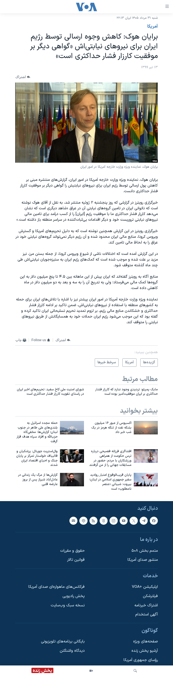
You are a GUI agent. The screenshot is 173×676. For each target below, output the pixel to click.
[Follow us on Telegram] (144, 520)
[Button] (22, 77)
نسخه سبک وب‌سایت (68, 605)
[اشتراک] (73, 520)
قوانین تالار (76, 560)
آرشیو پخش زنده (144, 651)
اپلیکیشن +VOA (145, 587)
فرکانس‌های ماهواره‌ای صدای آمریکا (56, 587)
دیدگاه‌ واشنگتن (72, 651)
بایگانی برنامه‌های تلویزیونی (63, 641)
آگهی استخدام (146, 614)
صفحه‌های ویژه (145, 641)
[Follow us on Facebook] (154, 520)
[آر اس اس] (93, 520)
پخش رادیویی (73, 596)
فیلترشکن (150, 596)
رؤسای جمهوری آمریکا (140, 660)
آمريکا (152, 26)
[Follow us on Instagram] (113, 520)
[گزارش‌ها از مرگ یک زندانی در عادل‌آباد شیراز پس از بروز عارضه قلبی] (72, 479)
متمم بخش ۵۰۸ (144, 550)
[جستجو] (135, 670)
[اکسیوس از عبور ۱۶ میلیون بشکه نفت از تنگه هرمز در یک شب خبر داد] (146, 427)
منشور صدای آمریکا (142, 560)
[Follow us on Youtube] (124, 520)
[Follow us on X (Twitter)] (134, 520)
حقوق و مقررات (72, 550)
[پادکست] (83, 520)
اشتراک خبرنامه (146, 605)
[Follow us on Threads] (104, 520)
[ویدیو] (91, 670)
